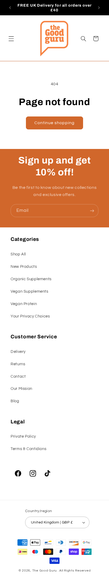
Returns (18, 364)
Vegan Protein (24, 304)
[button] (11, 38)
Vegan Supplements (29, 291)
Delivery (18, 352)
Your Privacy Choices (30, 316)
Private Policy (23, 436)
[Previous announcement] (10, 7)
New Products (24, 267)
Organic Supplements (31, 279)
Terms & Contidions (28, 449)
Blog (15, 401)
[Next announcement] (99, 7)
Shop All (18, 254)
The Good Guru (44, 570)
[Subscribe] (92, 210)
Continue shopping (54, 123)
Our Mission (21, 389)
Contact (18, 376)
